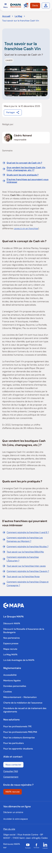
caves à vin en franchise (26, 228)
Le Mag (18, 16)
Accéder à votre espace (15, 818)
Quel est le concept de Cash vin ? (24, 162)
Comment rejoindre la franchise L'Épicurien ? (23, 559)
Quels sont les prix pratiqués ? (23, 174)
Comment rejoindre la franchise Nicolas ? (27, 546)
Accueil (6, 16)
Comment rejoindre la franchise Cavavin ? (28, 571)
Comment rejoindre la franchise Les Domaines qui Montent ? (25, 539)
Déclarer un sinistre (13, 812)
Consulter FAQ (10, 771)
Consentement (10, 776)
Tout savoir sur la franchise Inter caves (26, 566)
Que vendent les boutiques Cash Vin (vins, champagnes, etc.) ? (26, 168)
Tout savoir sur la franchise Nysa (23, 576)
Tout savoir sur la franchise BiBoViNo (25, 551)
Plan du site (9, 829)
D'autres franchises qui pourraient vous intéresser (27, 180)
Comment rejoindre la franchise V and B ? (28, 532)
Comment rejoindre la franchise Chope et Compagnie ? (28, 583)
